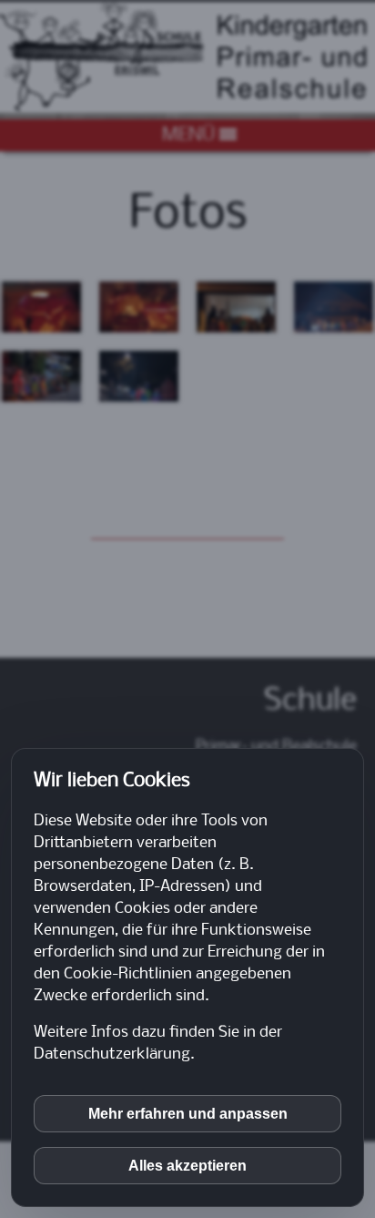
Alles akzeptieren (187, 1165)
